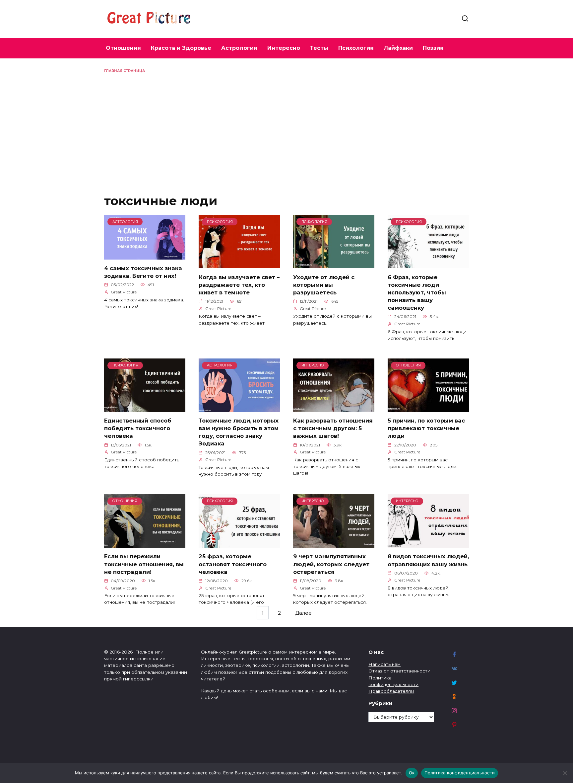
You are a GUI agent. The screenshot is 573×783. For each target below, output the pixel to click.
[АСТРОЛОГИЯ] (144, 255)
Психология (356, 48)
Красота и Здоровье (181, 48)
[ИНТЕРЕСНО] (333, 408)
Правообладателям (391, 691)
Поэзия (433, 48)
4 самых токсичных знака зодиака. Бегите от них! (143, 272)
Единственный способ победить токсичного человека (137, 428)
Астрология (239, 48)
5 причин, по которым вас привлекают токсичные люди (426, 428)
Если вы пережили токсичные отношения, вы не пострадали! (144, 564)
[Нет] (564, 773)
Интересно (283, 48)
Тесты (319, 48)
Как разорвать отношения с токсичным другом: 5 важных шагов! (333, 428)
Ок (412, 772)
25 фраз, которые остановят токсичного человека (233, 564)
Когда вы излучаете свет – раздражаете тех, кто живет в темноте (239, 284)
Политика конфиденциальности (459, 772)
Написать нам (384, 664)
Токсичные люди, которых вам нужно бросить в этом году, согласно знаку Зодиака (239, 432)
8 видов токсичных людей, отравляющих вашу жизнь (428, 560)
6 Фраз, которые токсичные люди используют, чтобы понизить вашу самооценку (417, 292)
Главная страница (124, 71)
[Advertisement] (286, 123)
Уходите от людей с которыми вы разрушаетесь (323, 284)
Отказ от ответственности (399, 670)
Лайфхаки (398, 48)
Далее (303, 612)
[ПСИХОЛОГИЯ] (239, 264)
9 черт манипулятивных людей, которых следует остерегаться (331, 564)
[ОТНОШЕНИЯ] (428, 408)
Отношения (123, 48)
